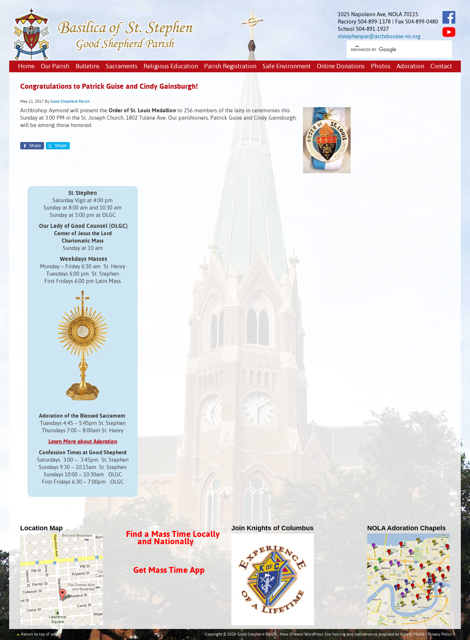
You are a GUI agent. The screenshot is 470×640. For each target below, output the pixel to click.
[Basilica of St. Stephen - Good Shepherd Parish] (103, 59)
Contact (441, 66)
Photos (380, 66)
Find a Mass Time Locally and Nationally (173, 538)
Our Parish (55, 66)
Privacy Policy (440, 634)
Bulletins (88, 66)
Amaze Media (412, 634)
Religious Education (171, 66)
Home (26, 66)
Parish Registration (230, 66)
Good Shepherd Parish (70, 101)
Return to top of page (40, 634)
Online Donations (341, 66)
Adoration (410, 66)
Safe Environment (287, 66)
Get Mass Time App (169, 570)
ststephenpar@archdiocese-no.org (379, 36)
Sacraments (121, 66)
